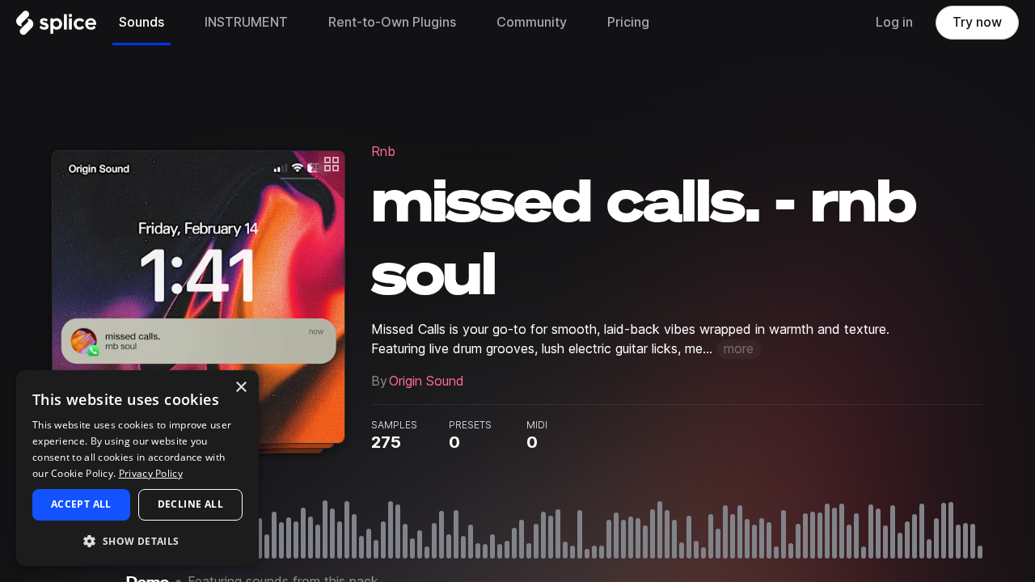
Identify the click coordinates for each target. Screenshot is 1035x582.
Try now (977, 22)
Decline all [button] (190, 504)
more (739, 348)
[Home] (56, 27)
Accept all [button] (81, 504)
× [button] (240, 388)
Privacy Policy (151, 473)
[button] (137, 540)
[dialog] (137, 468)
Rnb (383, 151)
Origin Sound (426, 381)
